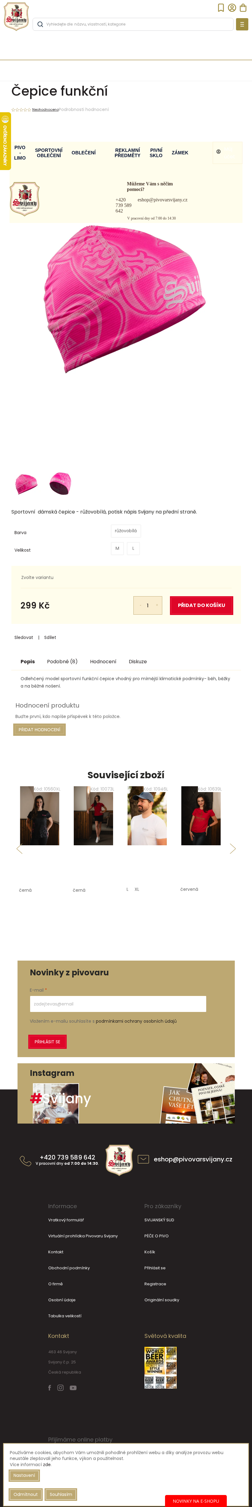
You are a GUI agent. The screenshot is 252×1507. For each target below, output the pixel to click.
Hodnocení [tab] (103, 661)
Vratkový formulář (66, 1220)
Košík (149, 1252)
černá (25, 890)
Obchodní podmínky (69, 1268)
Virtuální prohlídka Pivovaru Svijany (83, 1236)
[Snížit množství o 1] (137, 601)
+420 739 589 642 (124, 205)
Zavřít (64, 637)
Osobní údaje (62, 1300)
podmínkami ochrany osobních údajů (136, 1021)
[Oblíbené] (221, 7)
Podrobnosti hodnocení (84, 110)
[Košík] (243, 7)
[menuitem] (20, 152)
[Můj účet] (232, 7)
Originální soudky (161, 1300)
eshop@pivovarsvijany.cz (162, 199)
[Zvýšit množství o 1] (159, 601)
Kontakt (55, 1252)
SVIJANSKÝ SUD (159, 1220)
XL (137, 889)
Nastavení (24, 1475)
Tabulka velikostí (64, 1316)
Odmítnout (26, 1494)
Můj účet (229, 152)
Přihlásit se (47, 1042)
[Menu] (242, 24)
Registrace (155, 1284)
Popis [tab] (28, 661)
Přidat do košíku (201, 605)
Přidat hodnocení (39, 730)
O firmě (55, 1284)
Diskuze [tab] (138, 661)
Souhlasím (61, 1494)
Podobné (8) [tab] (62, 661)
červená (189, 889)
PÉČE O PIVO (156, 1236)
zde (47, 1464)
